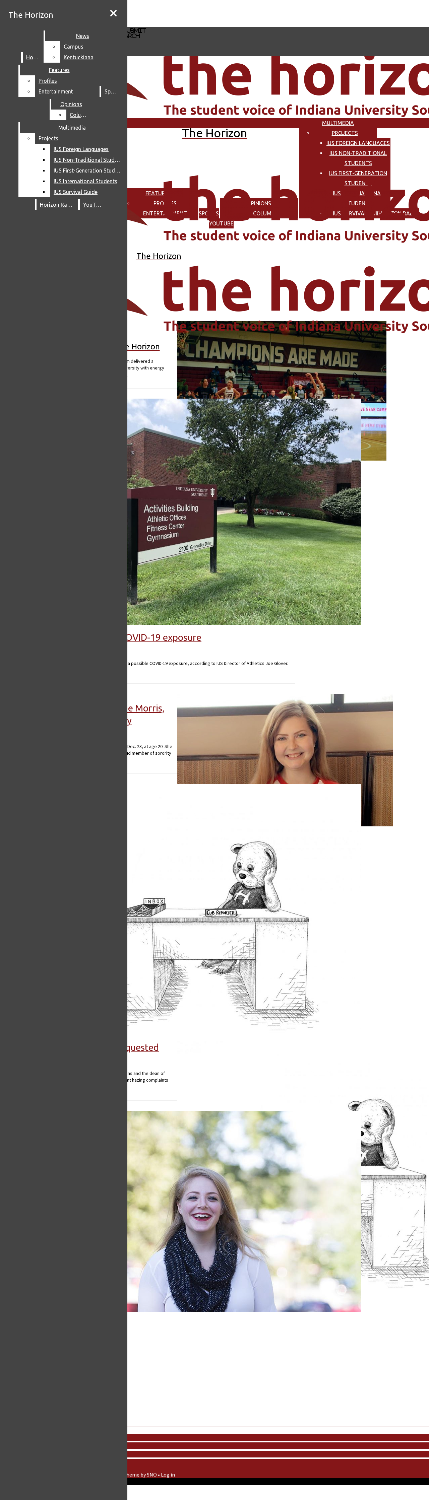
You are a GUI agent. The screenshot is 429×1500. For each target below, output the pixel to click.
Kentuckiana (79, 57)
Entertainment (56, 91)
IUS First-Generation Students (89, 170)
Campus (73, 47)
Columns (80, 115)
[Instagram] (183, 12)
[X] (183, 23)
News (82, 36)
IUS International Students (85, 181)
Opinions (71, 104)
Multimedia (338, 123)
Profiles (48, 81)
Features (59, 70)
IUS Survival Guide (76, 192)
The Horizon (30, 14)
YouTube (94, 205)
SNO (152, 1474)
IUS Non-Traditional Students (89, 160)
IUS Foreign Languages (358, 143)
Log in (168, 1474)
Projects (345, 133)
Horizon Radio (57, 205)
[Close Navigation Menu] (113, 13)
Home (33, 57)
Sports (113, 91)
